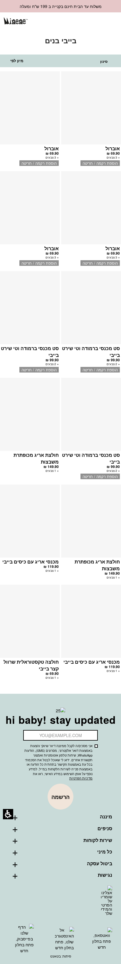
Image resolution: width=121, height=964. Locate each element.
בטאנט (55, 955)
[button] (91, 21)
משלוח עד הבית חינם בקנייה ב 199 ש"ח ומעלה (61, 6)
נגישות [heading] (105, 875)
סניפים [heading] (105, 828)
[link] (81, 21)
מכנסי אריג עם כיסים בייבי (30, 561)
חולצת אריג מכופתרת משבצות (36, 458)
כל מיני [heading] (104, 851)
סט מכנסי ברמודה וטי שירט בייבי (91, 351)
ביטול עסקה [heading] (99, 863)
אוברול (112, 148)
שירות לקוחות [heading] (97, 840)
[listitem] (91, 121)
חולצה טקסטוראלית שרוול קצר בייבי (31, 665)
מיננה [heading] (106, 816)
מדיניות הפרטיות (81, 778)
